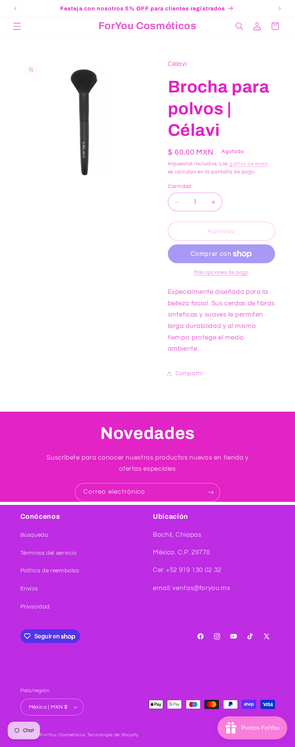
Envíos (29, 589)
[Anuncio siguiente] (279, 8)
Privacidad (35, 607)
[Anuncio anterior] (15, 8)
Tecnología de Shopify (113, 735)
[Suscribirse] (211, 492)
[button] (17, 26)
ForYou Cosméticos (63, 735)
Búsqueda (34, 535)
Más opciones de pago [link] (221, 272)
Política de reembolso (49, 571)
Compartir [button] (190, 373)
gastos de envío (248, 164)
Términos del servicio (48, 553)
